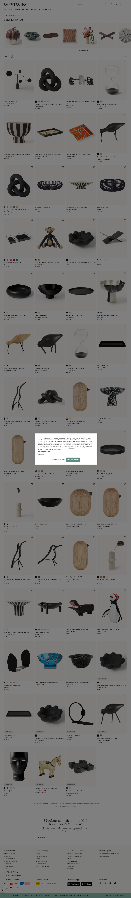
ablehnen (71, 448)
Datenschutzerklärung (44, 451)
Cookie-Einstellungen (58, 459)
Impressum (41, 454)
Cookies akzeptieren (73, 459)
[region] (66, 449)
